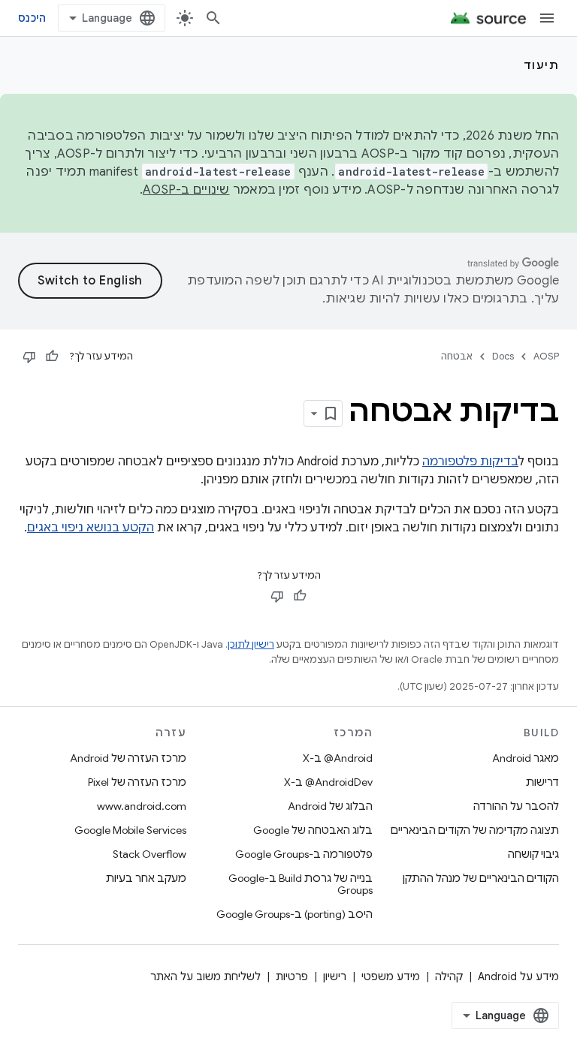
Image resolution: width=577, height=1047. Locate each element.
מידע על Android (518, 976)
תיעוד (542, 65)
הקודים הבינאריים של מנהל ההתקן (481, 878)
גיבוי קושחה (533, 854)
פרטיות (292, 976)
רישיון (334, 976)
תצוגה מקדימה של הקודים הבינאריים (475, 830)
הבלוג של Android (330, 806)
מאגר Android (525, 758)
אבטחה (457, 356)
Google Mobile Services (130, 830)
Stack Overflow (149, 854)
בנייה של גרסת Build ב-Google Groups (300, 884)
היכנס (32, 18)
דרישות (542, 782)
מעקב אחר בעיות (146, 878)
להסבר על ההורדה (516, 806)
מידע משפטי (390, 976)
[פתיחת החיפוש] (213, 18)
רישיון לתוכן (251, 644)
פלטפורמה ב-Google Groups (304, 854)
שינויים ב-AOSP (186, 189)
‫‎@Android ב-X (338, 758)
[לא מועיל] (29, 356)
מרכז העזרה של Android (128, 758)
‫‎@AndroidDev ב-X (328, 782)
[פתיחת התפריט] (547, 18)
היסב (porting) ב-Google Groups (294, 914)
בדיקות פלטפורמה (470, 461)
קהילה (449, 976)
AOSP (546, 356)
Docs (503, 356)
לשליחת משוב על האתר (205, 976)
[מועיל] (52, 356)
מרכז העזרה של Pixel (137, 782)
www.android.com (141, 806)
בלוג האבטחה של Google (313, 830)
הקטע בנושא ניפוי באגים (90, 527)
